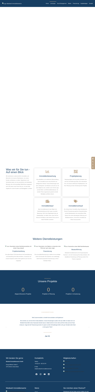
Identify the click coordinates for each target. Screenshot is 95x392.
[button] (6, 327)
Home (47, 3)
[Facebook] (36, 374)
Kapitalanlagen (84, 3)
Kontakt (91, 3)
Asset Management (61, 3)
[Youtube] (45, 374)
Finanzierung (76, 3)
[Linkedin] (49, 374)
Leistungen (53, 3)
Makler (69, 3)
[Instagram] (40, 374)
